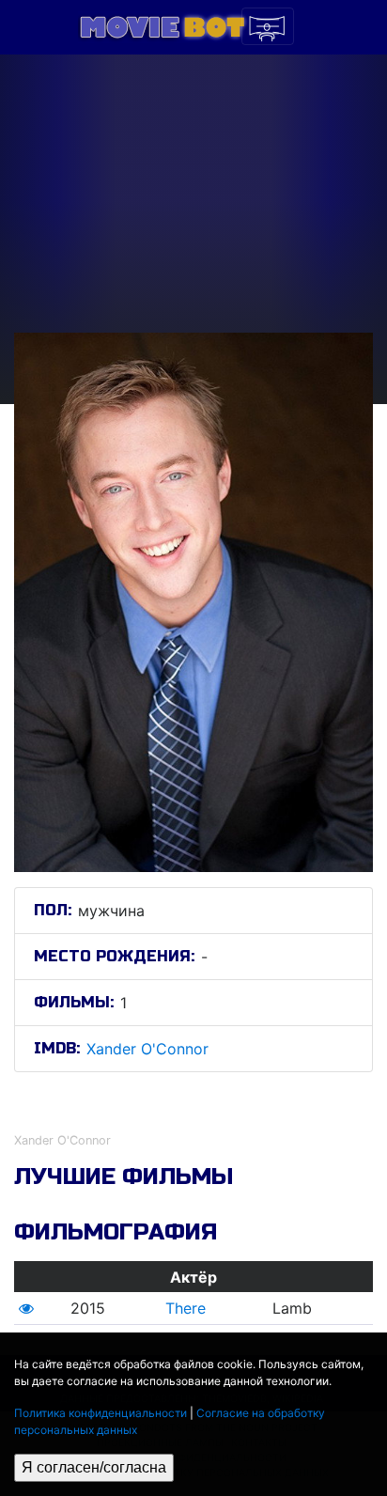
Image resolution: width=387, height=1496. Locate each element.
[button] (26, 1308)
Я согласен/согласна (94, 1467)
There (185, 1308)
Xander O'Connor (147, 1048)
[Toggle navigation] (267, 26)
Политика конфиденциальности (100, 1413)
